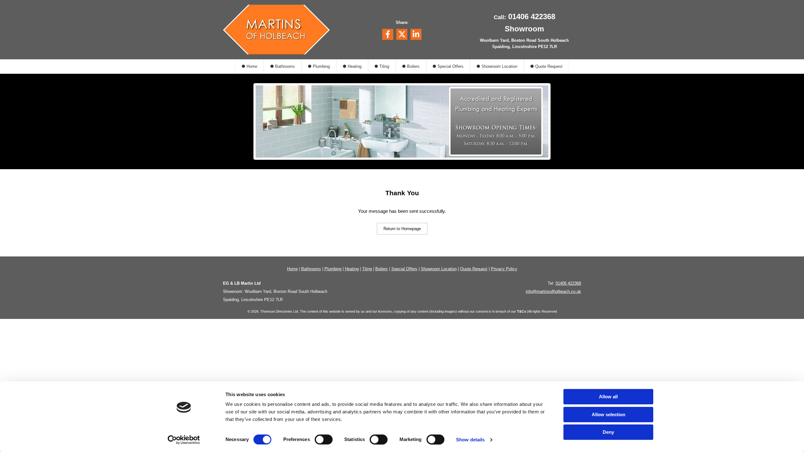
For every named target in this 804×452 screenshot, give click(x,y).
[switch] (324, 439)
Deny (608, 432)
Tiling (384, 66)
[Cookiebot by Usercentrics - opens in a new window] (183, 439)
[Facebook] (387, 34)
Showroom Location (499, 66)
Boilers (413, 66)
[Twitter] (401, 34)
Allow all (608, 396)
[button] (402, 229)
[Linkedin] (415, 34)
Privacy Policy (504, 268)
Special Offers (450, 66)
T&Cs (521, 311)
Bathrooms (285, 66)
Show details (470, 439)
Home (252, 66)
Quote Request (548, 66)
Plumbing (321, 66)
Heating (354, 66)
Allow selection (608, 414)
